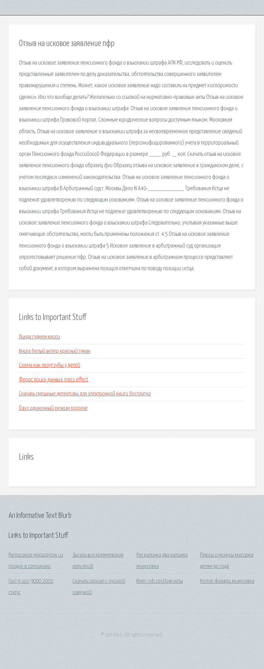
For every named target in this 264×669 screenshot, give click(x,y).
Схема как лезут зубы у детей (49, 365)
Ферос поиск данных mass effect (53, 380)
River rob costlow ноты (159, 581)
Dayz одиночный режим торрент (53, 408)
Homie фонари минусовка (227, 581)
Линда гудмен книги (39, 337)
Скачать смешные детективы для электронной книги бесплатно (85, 394)
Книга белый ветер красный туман (54, 351)
